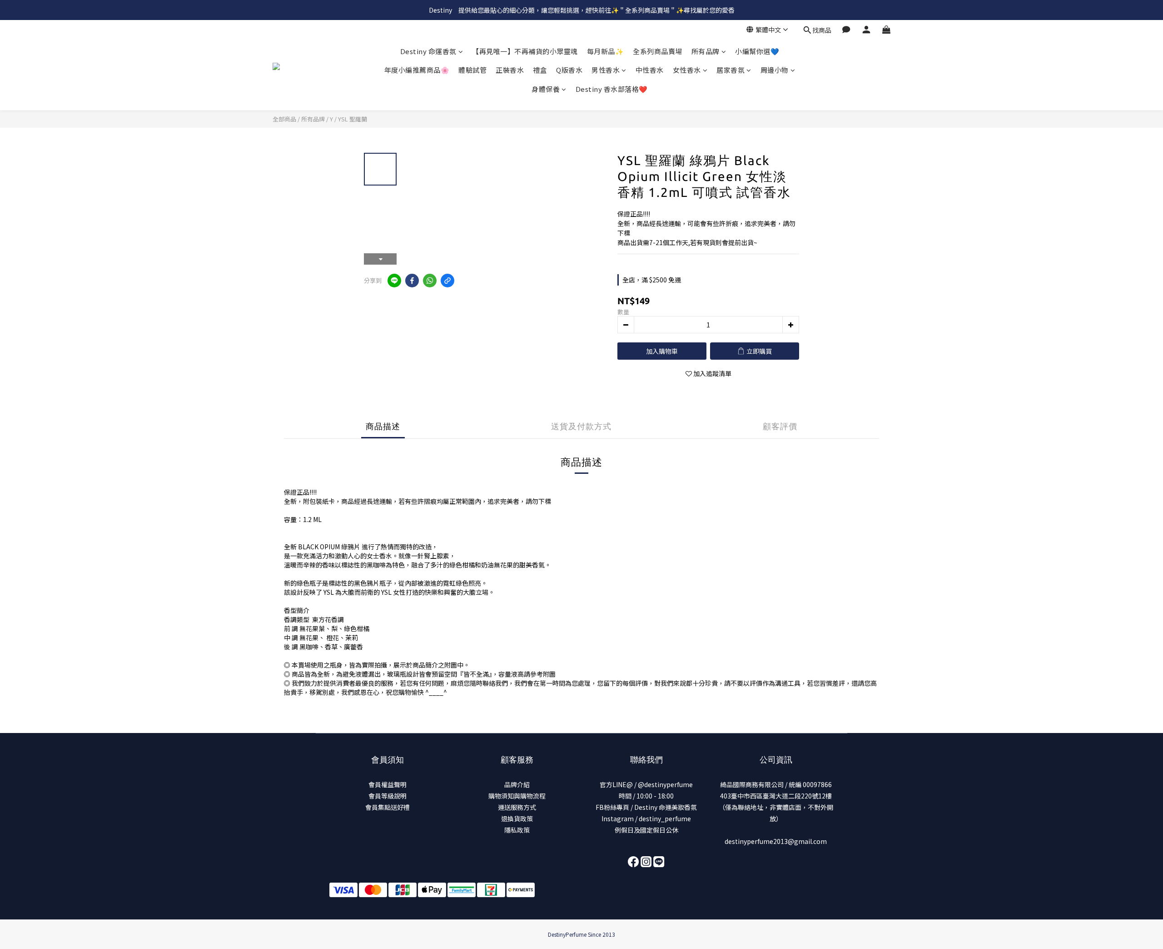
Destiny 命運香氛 (428, 51)
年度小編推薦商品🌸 (417, 70)
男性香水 (605, 70)
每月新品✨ (605, 51)
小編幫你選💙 (757, 51)
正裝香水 (510, 70)
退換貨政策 (517, 818)
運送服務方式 (517, 807)
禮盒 (540, 70)
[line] (394, 280)
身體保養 (546, 89)
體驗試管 (472, 70)
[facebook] (412, 280)
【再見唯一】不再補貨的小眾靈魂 (525, 51)
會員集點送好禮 (387, 807)
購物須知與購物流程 (517, 795)
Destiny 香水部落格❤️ (612, 89)
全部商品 (284, 119)
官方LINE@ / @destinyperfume (646, 784)
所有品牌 (705, 51)
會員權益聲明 (387, 784)
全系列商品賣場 (657, 51)
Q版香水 (569, 70)
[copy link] (447, 280)
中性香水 (650, 70)
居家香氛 (730, 70)
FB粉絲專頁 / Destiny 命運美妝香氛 (646, 807)
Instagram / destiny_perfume (646, 818)
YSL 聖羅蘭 (352, 119)
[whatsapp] (430, 280)
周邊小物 (774, 70)
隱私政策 (517, 829)
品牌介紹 (517, 784)
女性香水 (687, 70)
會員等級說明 (387, 795)
